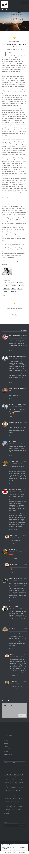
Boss (11, 774)
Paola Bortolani (15, 606)
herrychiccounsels (15, 404)
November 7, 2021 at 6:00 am (15, 608)
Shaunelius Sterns (15, 335)
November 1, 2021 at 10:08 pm (16, 406)
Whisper (6, 751)
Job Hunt (7, 795)
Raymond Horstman (16, 356)
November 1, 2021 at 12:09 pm (16, 337)
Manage (19, 795)
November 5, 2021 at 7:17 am (15, 580)
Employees (20, 782)
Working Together (14, 41)
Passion (17, 801)
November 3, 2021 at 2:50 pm (15, 551)
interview (14, 793)
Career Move (19, 777)
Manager (15, 798)
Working (18, 809)
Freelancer (13, 787)
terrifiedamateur (15, 489)
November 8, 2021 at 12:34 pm (17, 537)
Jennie (11, 628)
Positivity (13, 803)
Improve (18, 790)
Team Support (20, 806)
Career (21, 774)
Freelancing (21, 787)
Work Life (7, 811)
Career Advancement (10, 777)
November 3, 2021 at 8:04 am (15, 491)
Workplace (13, 811)
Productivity (20, 803)
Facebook (7, 813)
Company (14, 779)
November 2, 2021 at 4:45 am (15, 443)
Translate (14, 762)
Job (19, 793)
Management (8, 798)
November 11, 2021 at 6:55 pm (17, 656)
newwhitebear (14, 422)
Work (13, 809)
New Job (7, 801)
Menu (25, 2)
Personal (7, 803)
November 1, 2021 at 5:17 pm (15, 392)
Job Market (13, 795)
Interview (6, 743)
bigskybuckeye (14, 578)
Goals (6, 790)
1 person (15, 529)
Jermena (12, 549)
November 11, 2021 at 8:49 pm (17, 683)
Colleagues (7, 779)
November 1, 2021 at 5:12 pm (15, 358)
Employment (8, 785)
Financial (20, 785)
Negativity (21, 798)
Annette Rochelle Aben (17, 388)
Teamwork (7, 809)
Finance (14, 785)
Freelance (6, 740)
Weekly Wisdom (7, 749)
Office (12, 801)
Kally (11, 49)
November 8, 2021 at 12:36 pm (17, 565)
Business (16, 774)
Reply (25, 335)
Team (14, 806)
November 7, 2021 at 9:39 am (15, 629)
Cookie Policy (4, 848)
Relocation (6, 746)
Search (5, 822)
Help (10, 790)
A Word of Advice (8, 735)
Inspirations (7, 793)
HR (14, 790)
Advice (6, 774)
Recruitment (8, 806)
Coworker (7, 782)
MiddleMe (4, 10)
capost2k (12, 441)
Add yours (24, 330)
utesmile (12, 461)
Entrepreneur (7, 737)
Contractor (20, 779)
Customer (13, 782)
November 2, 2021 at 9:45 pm (15, 463)
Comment (22, 715)
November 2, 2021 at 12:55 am (16, 424)
